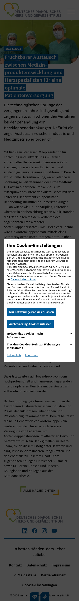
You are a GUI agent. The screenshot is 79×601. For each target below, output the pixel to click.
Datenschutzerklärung (23, 279)
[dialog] (39, 300)
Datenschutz (14, 355)
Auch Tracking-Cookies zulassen (30, 324)
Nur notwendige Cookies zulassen (31, 312)
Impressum (31, 355)
